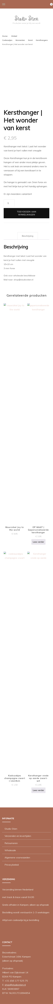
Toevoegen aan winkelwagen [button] (14, 413)
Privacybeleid (12, 864)
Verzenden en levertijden (18, 835)
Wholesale (10, 850)
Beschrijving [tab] (27, 236)
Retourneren (11, 843)
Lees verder (38, 542)
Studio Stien (26, 18)
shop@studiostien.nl (15, 984)
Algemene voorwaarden (17, 857)
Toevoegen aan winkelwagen (26, 213)
